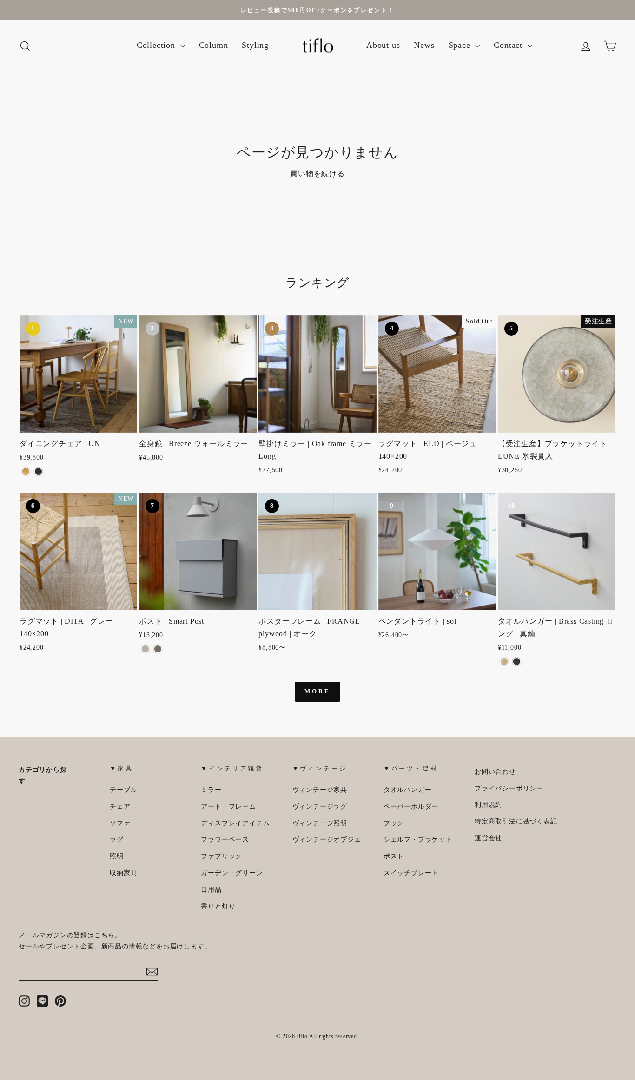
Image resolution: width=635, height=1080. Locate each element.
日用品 (211, 889)
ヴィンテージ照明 (319, 823)
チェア (120, 806)
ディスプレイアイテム (235, 823)
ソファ (120, 823)
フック (394, 823)
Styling (255, 45)
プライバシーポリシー (509, 788)
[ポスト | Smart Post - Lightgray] (145, 649)
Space (461, 45)
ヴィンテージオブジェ (326, 839)
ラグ (117, 839)
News (424, 45)
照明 (117, 856)
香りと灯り (218, 906)
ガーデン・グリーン (232, 872)
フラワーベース (225, 839)
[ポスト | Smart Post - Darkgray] (157, 649)
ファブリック (221, 856)
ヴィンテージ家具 (319, 789)
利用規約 (488, 804)
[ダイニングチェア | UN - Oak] (25, 471)
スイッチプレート (411, 872)
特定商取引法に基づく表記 (516, 821)
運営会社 (488, 838)
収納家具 (123, 872)
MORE (317, 691)
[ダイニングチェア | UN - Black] (38, 471)
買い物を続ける (317, 174)
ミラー (211, 789)
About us (383, 45)
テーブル (123, 789)
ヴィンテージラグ (319, 806)
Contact (509, 45)
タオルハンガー (408, 789)
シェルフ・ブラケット (418, 839)
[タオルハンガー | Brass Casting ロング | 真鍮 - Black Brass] (516, 661)
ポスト (394, 856)
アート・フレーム (228, 806)
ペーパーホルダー (411, 806)
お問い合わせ (495, 771)
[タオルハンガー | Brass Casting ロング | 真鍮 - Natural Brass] (504, 661)
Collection (157, 45)
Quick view (78, 421)
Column (213, 45)
